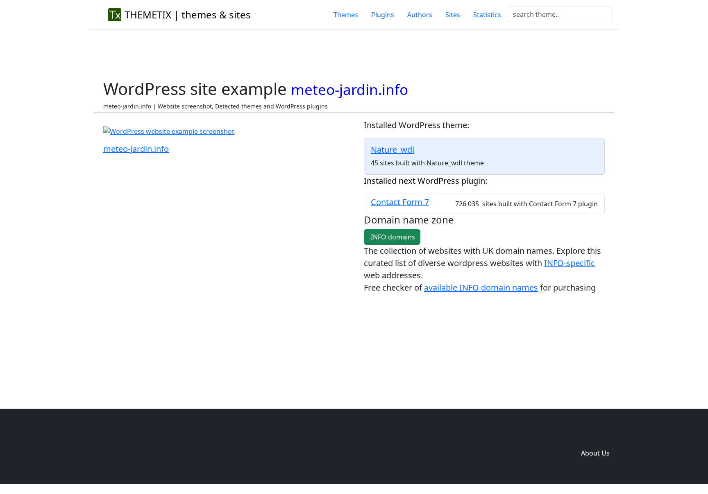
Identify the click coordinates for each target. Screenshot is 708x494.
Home (473, 436)
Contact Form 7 (400, 202)
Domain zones (594, 436)
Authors (419, 14)
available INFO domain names (481, 287)
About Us (595, 453)
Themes (346, 14)
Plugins (382, 14)
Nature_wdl (392, 149)
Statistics (487, 14)
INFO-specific (569, 262)
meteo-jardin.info (136, 148)
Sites (452, 14)
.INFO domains (392, 236)
